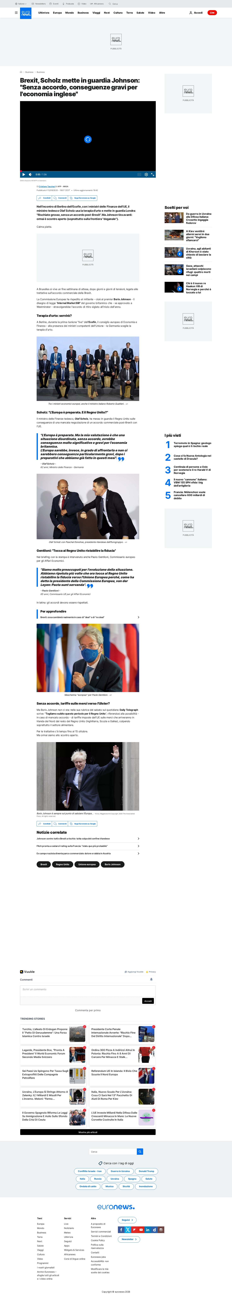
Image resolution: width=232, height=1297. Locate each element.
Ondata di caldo (88, 1186)
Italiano (21, 4)
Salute (140, 12)
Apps (66, 1245)
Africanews (69, 1254)
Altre (93, 1218)
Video (151, 12)
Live (212, 12)
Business (83, 12)
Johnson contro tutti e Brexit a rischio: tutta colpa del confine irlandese (73, 838)
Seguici (68, 1241)
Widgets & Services (74, 1250)
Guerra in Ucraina (120, 1171)
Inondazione (146, 1186)
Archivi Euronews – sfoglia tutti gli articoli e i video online (48, 1275)
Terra (129, 12)
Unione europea (87, 864)
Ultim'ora (43, 12)
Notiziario (69, 1228)
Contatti (95, 1252)
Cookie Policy (98, 1240)
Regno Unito (62, 864)
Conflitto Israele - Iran (90, 1171)
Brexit (44, 864)
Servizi (67, 1218)
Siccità (126, 1186)
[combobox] (125, 3)
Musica (109, 1186)
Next (107, 12)
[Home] (21, 72)
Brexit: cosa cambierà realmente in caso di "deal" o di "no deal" (72, 617)
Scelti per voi (176, 207)
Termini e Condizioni (101, 1236)
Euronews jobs (98, 1257)
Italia (82, 1179)
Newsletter (128, 1239)
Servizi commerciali (101, 1231)
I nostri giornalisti (45, 1267)
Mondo (69, 12)
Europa (57, 12)
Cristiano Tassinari (47, 186)
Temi (39, 1218)
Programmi (42, 1263)
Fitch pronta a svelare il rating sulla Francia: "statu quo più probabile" (72, 846)
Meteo (67, 1232)
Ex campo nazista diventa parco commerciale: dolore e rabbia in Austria (73, 853)
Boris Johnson (113, 864)
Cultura (117, 12)
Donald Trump (146, 1171)
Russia (97, 1179)
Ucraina (115, 1179)
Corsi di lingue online (74, 1258)
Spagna (132, 1179)
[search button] (109, 3)
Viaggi (96, 12)
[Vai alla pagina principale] (25, 13)
